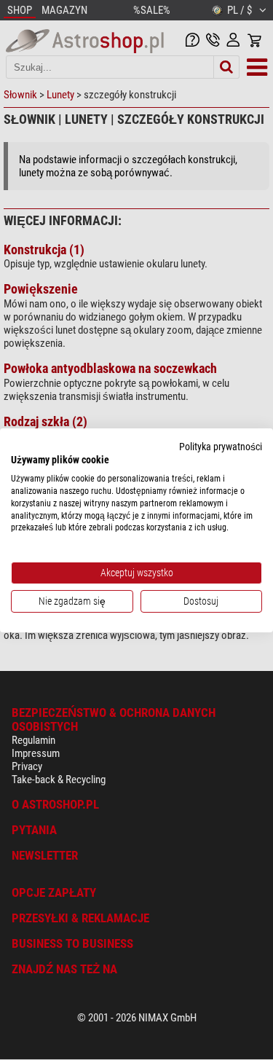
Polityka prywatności (220, 446)
